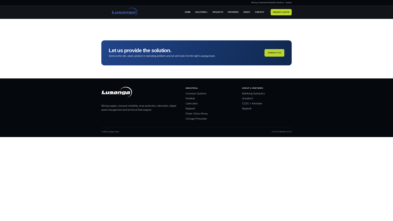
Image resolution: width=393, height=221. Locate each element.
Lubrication (192, 103)
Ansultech (247, 98)
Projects (218, 12)
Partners (233, 12)
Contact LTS (274, 53)
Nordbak (190, 98)
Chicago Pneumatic (196, 118)
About (246, 12)
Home (188, 12)
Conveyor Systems (196, 93)
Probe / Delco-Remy (197, 113)
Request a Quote (281, 12)
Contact (259, 12)
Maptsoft (190, 108)
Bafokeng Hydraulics (253, 93)
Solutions (201, 12)
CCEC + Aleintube (252, 103)
